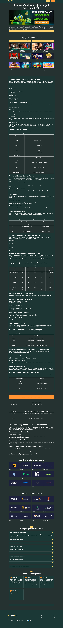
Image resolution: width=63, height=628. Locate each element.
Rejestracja (53, 614)
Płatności (53, 615)
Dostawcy (53, 617)
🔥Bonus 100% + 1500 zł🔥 (31, 31)
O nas (41, 614)
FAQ (41, 615)
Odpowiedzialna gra (44, 617)
